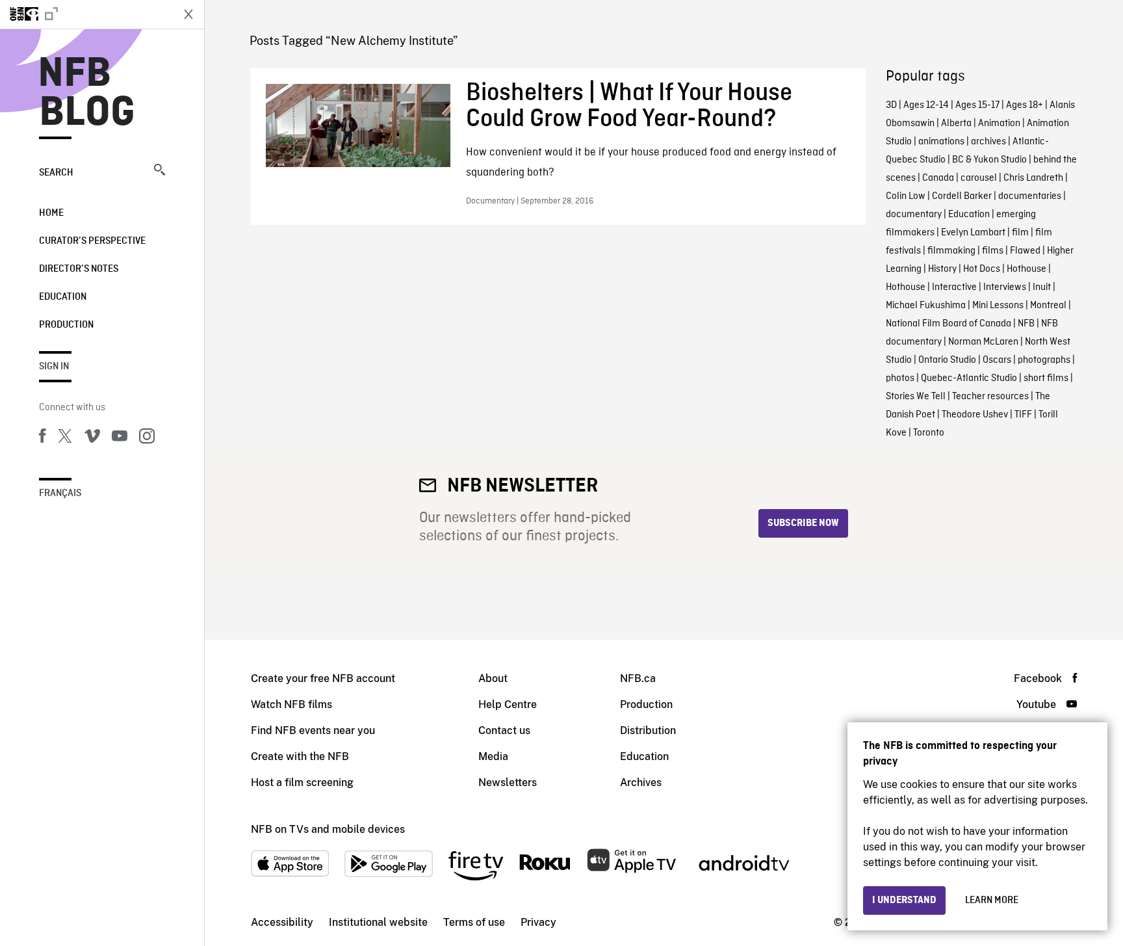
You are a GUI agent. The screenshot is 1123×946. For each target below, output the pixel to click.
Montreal (1048, 305)
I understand (904, 900)
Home (51, 213)
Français (60, 493)
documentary (914, 214)
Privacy (538, 922)
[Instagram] (147, 438)
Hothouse (1026, 269)
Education (62, 297)
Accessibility (282, 922)
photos (900, 378)
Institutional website (378, 922)
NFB (1026, 323)
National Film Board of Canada (948, 323)
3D (891, 105)
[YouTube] (119, 438)
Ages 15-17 (977, 105)
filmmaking (951, 250)
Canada (938, 178)
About (493, 678)
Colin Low (905, 196)
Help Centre (507, 704)
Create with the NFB (300, 756)
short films (1046, 378)
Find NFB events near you (313, 730)
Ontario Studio (947, 360)
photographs (1044, 360)
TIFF (1023, 414)
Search (56, 173)
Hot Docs (981, 269)
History (942, 269)
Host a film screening (302, 782)
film (1020, 232)
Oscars (997, 360)
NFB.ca (638, 678)
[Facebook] (42, 438)
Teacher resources (990, 396)
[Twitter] (65, 438)
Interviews (1004, 287)
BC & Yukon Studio (989, 159)
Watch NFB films (291, 704)
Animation (999, 123)
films (992, 250)
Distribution (648, 730)
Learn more (991, 900)
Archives (641, 782)
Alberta (956, 123)
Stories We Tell (916, 396)
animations (941, 141)
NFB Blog (87, 94)
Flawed (1025, 250)
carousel (979, 178)
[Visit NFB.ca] (86, 14)
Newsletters (507, 782)
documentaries (1029, 196)
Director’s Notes (78, 269)
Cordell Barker (962, 196)
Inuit (1042, 287)
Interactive (954, 287)
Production (66, 325)
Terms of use (474, 922)
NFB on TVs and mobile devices (328, 829)
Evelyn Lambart (973, 232)
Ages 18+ (1024, 105)
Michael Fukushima (926, 305)
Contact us (504, 730)
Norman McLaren (983, 341)
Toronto (928, 433)
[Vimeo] (92, 438)
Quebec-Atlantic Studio (969, 378)
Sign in (54, 366)
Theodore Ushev (975, 414)
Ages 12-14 (926, 105)
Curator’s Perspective (92, 241)
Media (493, 756)
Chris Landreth (1033, 178)
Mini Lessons (998, 305)
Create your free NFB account (323, 678)
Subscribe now (803, 523)
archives (988, 141)
